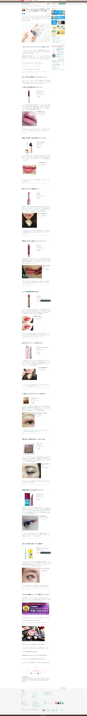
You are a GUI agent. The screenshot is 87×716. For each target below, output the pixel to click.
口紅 (41, 258)
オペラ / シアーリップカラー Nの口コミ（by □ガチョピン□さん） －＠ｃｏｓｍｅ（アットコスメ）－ (37, 132)
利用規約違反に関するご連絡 (36, 703)
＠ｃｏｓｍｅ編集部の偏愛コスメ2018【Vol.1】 (30, 651)
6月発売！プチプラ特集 (55, 41)
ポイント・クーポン (24, 695)
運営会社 (45, 701)
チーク (38, 512)
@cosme (24, 692)
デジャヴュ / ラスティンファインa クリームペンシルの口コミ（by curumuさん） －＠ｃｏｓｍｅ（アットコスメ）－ (37, 589)
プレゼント (34, 693)
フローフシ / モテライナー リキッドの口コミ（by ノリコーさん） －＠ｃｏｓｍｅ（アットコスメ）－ (37, 538)
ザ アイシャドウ (38, 443)
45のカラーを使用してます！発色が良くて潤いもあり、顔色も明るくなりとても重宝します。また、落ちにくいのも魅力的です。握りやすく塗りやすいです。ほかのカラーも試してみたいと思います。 (36, 282)
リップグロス (28, 109)
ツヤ (49, 106)
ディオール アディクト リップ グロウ (42, 347)
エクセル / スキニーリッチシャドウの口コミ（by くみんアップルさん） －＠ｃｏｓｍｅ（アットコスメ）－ (37, 434)
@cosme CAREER (48, 694)
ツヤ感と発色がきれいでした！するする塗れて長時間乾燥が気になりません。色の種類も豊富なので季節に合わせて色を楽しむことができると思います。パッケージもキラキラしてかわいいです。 (36, 232)
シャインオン (38, 193)
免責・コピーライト (35, 701)
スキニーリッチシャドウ (35, 398)
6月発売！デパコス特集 (55, 42)
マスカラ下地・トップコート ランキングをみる (58, 69)
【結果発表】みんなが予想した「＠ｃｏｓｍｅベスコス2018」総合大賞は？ (34, 655)
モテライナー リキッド (39, 494)
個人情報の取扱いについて (24, 703)
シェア (40, 673)
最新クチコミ (34, 697)
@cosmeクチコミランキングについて (48, 703)
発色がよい (23, 681)
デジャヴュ (55, 64)
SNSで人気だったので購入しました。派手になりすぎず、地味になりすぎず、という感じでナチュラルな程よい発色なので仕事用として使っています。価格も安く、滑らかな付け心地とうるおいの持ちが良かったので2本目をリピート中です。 (36, 334)
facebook (60, 703)
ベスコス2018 (30, 678)
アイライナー (28, 513)
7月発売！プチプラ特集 (55, 38)
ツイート (34, 673)
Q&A (22, 698)
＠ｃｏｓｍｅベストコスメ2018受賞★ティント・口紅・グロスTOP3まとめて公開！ (35, 662)
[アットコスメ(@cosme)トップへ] (24, 3)
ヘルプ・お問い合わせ (35, 702)
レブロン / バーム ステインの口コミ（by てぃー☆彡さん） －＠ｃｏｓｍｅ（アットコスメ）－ (37, 286)
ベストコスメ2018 (24, 678)
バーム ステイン (38, 245)
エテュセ (55, 67)
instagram (56, 703)
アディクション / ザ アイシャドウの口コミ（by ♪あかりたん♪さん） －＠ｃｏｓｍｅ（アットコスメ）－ (37, 484)
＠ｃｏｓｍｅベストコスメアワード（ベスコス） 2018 (31, 69)
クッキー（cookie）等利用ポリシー (25, 704)
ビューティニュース (35, 694)
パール (43, 458)
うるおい (34, 155)
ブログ (22, 696)
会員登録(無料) (60, 0)
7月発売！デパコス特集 (55, 37)
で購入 (46, 300)
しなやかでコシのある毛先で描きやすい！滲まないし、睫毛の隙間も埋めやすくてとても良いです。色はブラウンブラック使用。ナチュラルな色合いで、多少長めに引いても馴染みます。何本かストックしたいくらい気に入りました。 (36, 534)
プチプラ (39, 406)
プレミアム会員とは (23, 701)
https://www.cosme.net (47, 270)
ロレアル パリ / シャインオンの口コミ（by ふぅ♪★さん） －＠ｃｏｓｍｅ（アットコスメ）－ (37, 235)
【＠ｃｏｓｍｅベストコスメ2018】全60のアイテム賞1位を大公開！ (33, 644)
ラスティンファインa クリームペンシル (42, 548)
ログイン (64, 0)
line (63, 703)
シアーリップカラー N (39, 91)
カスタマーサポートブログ (36, 704)
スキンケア (24, 617)
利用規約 (22, 702)
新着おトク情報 (36, 0)
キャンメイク (55, 62)
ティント (35, 313)
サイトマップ (45, 702)
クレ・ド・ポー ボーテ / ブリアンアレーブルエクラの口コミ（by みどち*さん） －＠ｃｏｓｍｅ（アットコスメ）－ (37, 183)
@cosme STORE (47, 693)
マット (35, 458)
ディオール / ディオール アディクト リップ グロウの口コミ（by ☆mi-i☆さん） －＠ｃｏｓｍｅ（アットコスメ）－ (37, 388)
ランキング (22, 694)
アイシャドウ (34, 17)
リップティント (38, 296)
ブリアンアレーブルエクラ (40, 142)
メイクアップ (32, 600)
